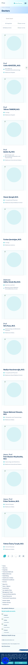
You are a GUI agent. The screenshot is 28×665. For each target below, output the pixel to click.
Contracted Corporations (9, 598)
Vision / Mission (6, 586)
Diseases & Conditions (8, 579)
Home (3, 7)
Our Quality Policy (7, 590)
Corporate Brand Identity (9, 594)
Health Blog (6, 575)
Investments (6, 588)
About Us (5, 568)
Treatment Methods (8, 571)
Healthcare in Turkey (8, 577)
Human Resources (7, 596)
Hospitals (5, 569)
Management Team (8, 592)
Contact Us (6, 604)
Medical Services (7, 573)
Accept (20, 662)
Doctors (8, 7)
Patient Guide (6, 600)
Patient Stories (7, 602)
